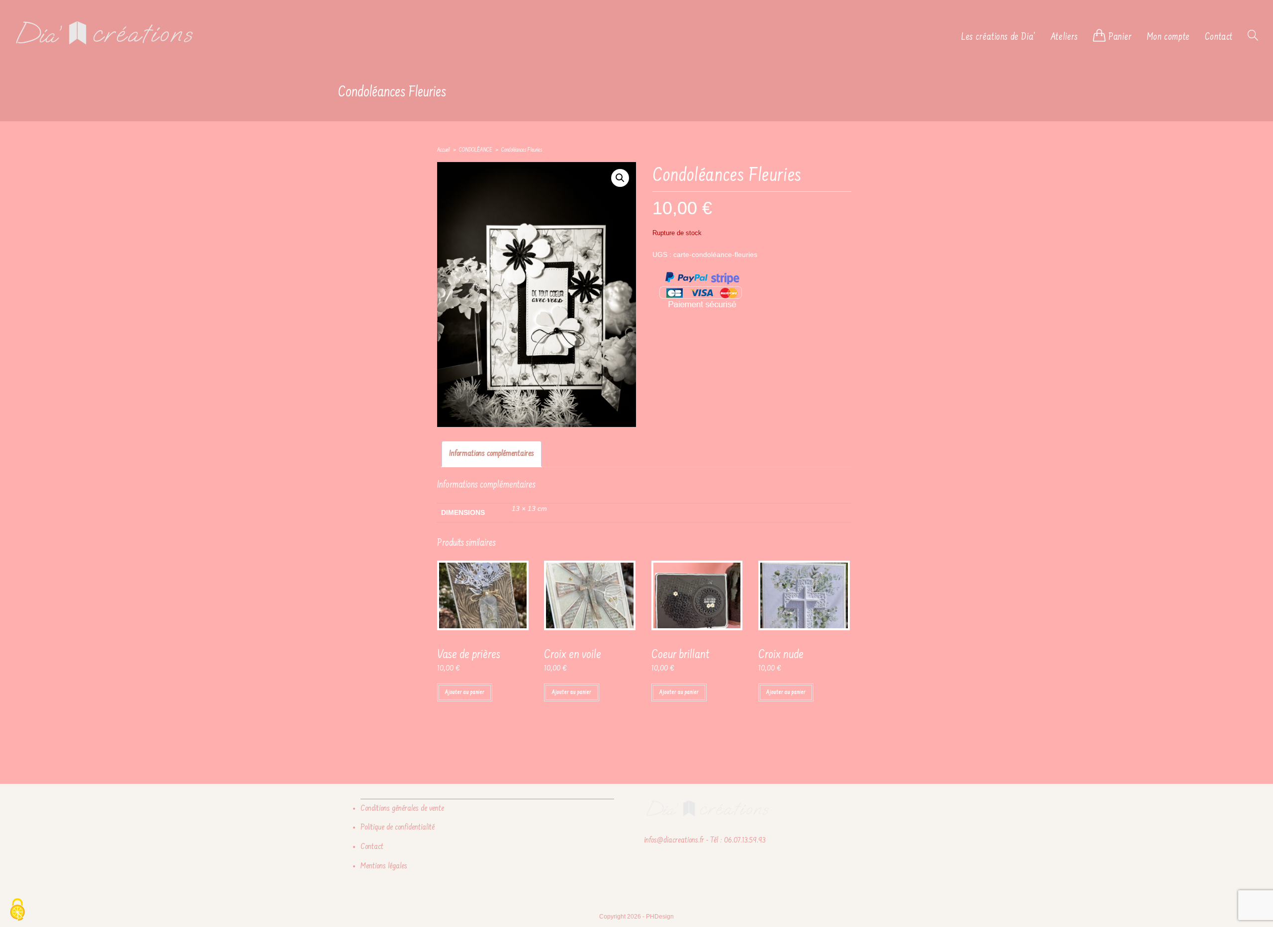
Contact (372, 847)
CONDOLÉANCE (475, 150)
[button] (620, 178)
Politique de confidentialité (398, 827)
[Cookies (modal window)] (17, 910)
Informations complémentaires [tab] (491, 453)
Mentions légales (384, 866)
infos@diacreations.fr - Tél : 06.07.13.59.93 (704, 840)
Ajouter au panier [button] (464, 692)
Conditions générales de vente (402, 808)
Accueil (443, 150)
